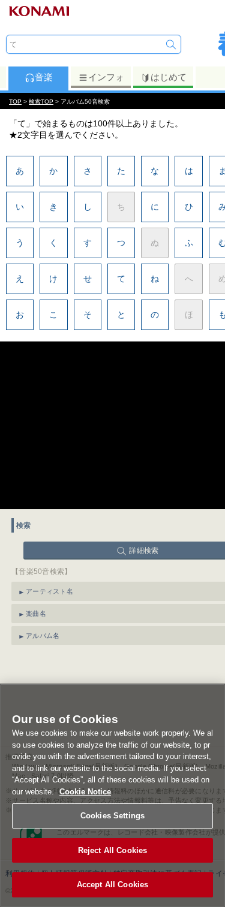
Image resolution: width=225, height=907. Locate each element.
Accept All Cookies (112, 884)
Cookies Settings (112, 815)
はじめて (169, 77)
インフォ (106, 77)
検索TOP (41, 101)
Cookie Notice (85, 791)
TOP (15, 101)
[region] (112, 795)
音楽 (44, 77)
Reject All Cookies (112, 850)
